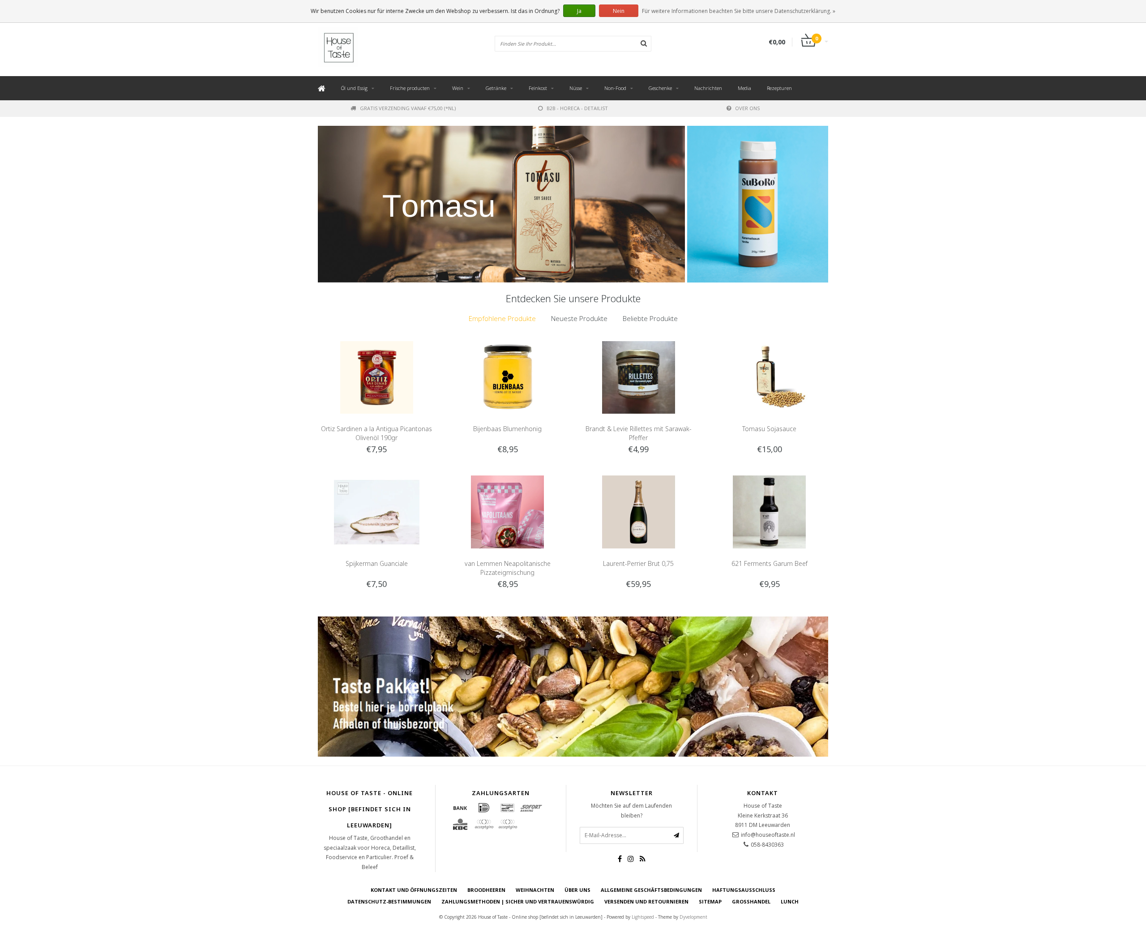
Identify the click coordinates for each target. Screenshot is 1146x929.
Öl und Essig (354, 88)
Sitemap (710, 901)
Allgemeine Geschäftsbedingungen (651, 889)
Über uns (577, 889)
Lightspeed (643, 917)
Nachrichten (708, 88)
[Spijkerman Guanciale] (376, 511)
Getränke (496, 88)
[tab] (502, 318)
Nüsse (575, 88)
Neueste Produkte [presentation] (579, 318)
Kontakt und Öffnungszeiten (414, 889)
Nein (618, 11)
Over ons (747, 108)
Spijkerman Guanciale (377, 563)
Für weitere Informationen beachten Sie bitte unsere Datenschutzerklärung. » (738, 11)
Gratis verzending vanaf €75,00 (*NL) (408, 108)
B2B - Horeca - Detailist (577, 108)
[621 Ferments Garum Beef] (769, 511)
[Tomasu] (501, 204)
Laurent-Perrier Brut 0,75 (638, 563)
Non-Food (615, 88)
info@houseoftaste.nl (768, 835)
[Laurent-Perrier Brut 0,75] (638, 511)
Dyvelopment (693, 917)
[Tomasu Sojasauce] (769, 376)
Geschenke (660, 88)
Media (744, 88)
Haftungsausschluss (743, 889)
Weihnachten (535, 889)
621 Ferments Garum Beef (769, 563)
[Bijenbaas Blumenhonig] (507, 376)
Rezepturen (779, 88)
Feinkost (538, 88)
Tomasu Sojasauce (769, 428)
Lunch (790, 901)
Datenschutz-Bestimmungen (389, 901)
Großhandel (751, 901)
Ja (579, 11)
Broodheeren (486, 889)
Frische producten (410, 88)
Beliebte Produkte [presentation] (650, 318)
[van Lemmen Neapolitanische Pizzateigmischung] (507, 511)
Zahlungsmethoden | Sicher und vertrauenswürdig (517, 901)
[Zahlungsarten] (460, 807)
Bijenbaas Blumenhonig (507, 428)
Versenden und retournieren (646, 901)
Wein (457, 88)
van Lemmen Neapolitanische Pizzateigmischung (508, 568)
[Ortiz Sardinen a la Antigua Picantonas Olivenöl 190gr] (376, 376)
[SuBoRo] (757, 204)
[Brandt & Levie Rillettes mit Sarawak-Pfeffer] (638, 376)
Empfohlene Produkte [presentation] (502, 318)
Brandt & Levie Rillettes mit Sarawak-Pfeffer (639, 433)
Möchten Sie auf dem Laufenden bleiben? (631, 810)
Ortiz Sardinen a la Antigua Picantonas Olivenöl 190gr (376, 433)
